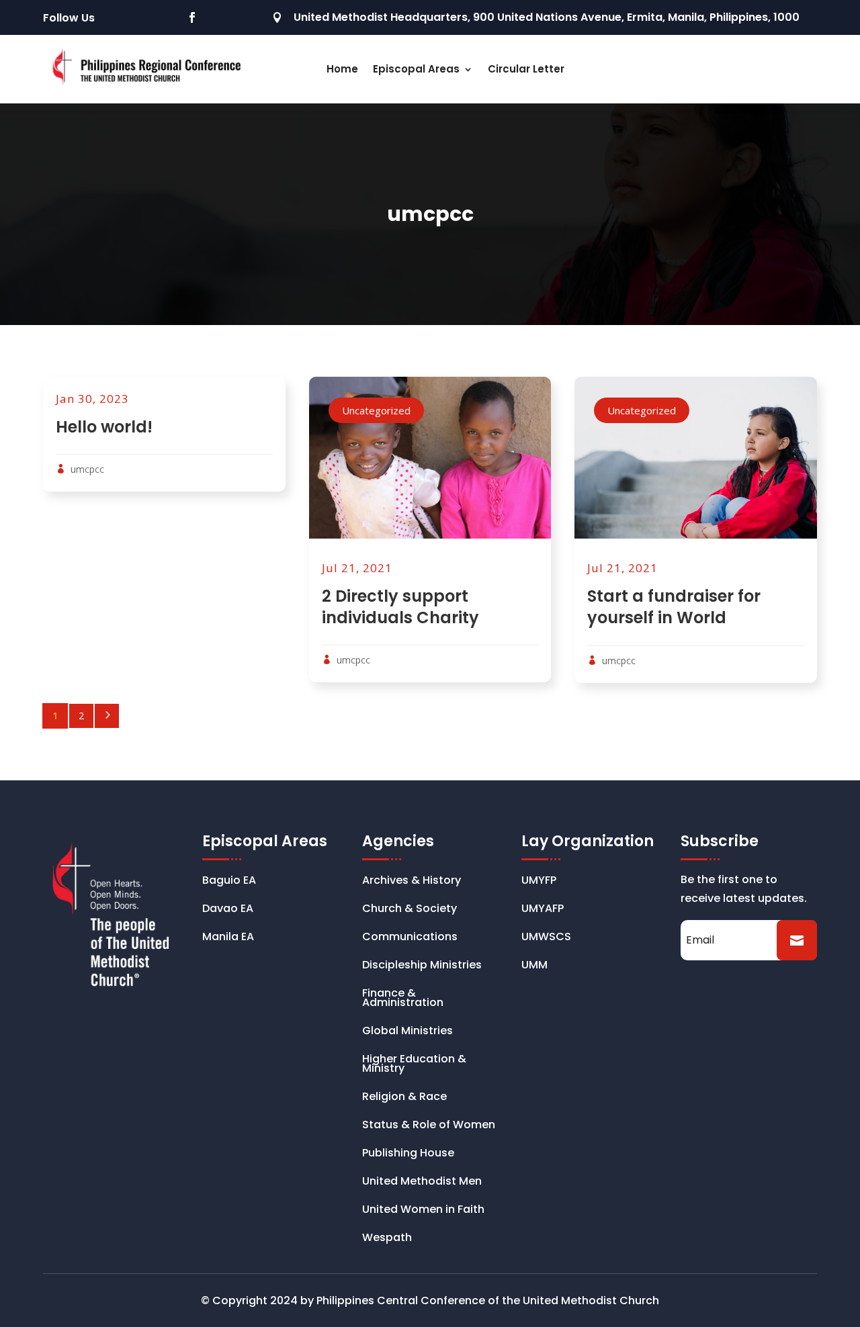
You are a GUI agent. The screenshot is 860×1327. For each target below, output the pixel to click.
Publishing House (408, 1154)
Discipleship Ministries (422, 966)
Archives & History (411, 882)
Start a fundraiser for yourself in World (674, 607)
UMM (534, 966)
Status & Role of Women (428, 1126)
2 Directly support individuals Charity (400, 607)
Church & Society (409, 910)
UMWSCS (546, 938)
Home (342, 69)
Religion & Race (404, 1098)
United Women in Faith (423, 1211)
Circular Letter (526, 69)
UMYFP (538, 882)
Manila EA (228, 938)
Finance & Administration (402, 999)
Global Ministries (407, 1032)
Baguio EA (229, 882)
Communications (410, 938)
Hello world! (104, 427)
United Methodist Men (422, 1183)
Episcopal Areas (416, 69)
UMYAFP (542, 910)
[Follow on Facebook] (192, 17)
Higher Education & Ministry (414, 1065)
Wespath (387, 1239)
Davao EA (227, 910)
